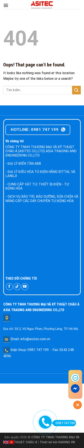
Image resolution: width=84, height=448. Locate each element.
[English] (6, 442)
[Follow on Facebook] (9, 286)
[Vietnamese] (11, 442)
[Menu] (5, 5)
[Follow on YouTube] (24, 286)
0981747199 (65, 423)
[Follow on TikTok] (17, 286)
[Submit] (76, 90)
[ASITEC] (42, 4)
